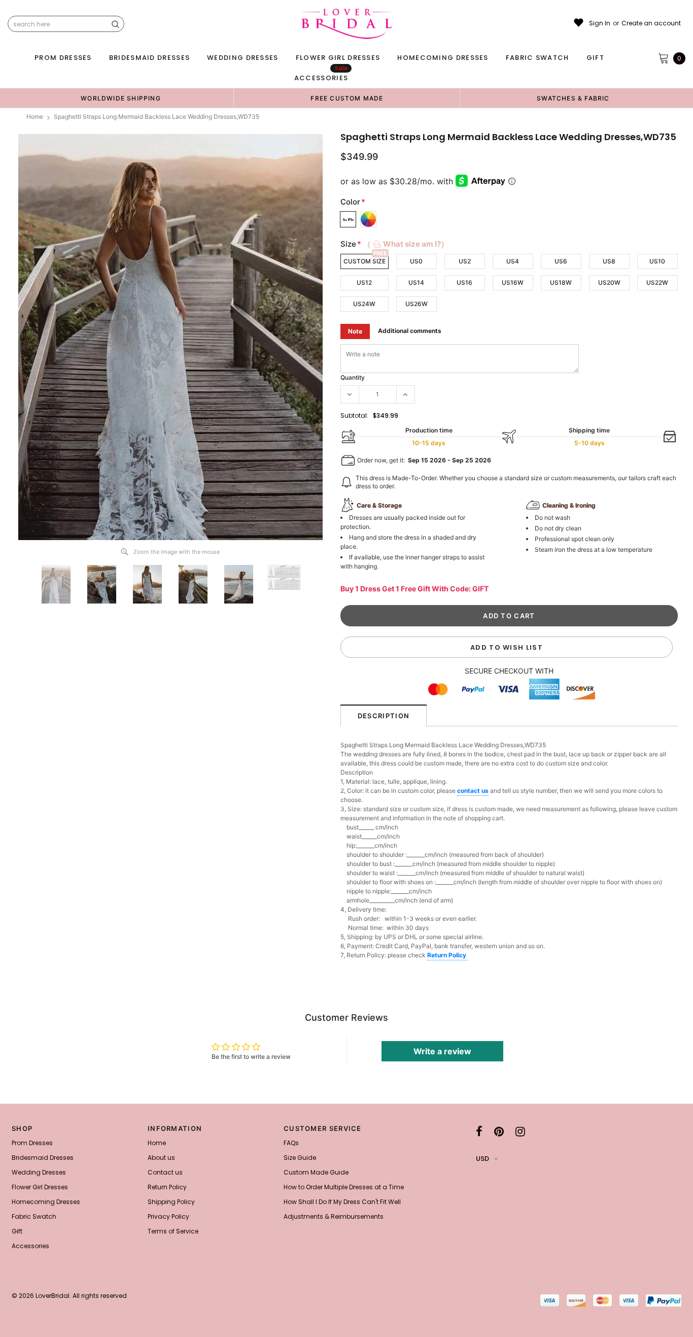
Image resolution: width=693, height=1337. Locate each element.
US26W (416, 304)
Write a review (442, 1051)
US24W (364, 304)
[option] (121, 98)
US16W (513, 282)
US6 (561, 261)
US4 (512, 261)
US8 (609, 261)
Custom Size (364, 261)
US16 (464, 282)
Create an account (651, 23)
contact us (473, 790)
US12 (364, 282)
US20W (609, 282)
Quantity (352, 377)
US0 (416, 261)
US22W (657, 282)
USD (482, 1158)
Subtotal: (354, 415)
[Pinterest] (499, 1131)
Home (34, 116)
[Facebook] (479, 1131)
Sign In (599, 23)
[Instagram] (520, 1131)
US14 (416, 282)
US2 (465, 261)
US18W (561, 282)
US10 (657, 261)
